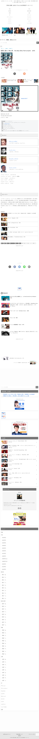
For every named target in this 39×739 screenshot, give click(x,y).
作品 (20, 243)
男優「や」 (4, 648)
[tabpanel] (7, 32)
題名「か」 (4, 577)
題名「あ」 (4, 574)
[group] (9, 81)
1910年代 (4, 537)
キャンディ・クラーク (13, 158)
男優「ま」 (4, 646)
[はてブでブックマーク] (19, 267)
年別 (2, 534)
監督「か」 (4, 606)
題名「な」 (4, 585)
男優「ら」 (4, 651)
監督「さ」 (4, 609)
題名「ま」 (4, 590)
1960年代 (4, 550)
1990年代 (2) (4, 561)
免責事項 (19, 735)
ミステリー (3, 704)
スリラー (3, 699)
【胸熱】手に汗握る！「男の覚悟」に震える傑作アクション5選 (16, 395)
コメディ (3, 693)
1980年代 (4, 556)
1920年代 (4, 540)
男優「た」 (4, 638)
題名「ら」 (4, 595)
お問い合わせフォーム (6, 734)
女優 (2, 656)
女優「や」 (4, 677)
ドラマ (8, 243)
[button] (37, 43)
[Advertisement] (19, 254)
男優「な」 (4, 640)
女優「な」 (4, 669)
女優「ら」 (4, 680)
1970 (2, 243)
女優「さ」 (4, 664)
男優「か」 (4, 632)
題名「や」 (4, 593)
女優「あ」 (4, 659)
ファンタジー (13, 243)
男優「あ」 (4, 630)
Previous (0, 32)
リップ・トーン (12, 150)
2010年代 (4, 566)
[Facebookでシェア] (14, 267)
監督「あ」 (4, 603)
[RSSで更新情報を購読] (24, 73)
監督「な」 (4, 616)
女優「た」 (4, 667)
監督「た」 (4, 611)
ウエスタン (3, 691)
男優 (2, 627)
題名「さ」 (4, 579)
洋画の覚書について (19, 734)
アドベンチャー (4, 688)
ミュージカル (3, 706)
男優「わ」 (4, 654)
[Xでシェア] (10, 267)
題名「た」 (4, 582)
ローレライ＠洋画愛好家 (19, 500)
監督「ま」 (4, 619)
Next (38, 32)
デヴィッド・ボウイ (13, 141)
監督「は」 (4, 614)
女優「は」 (4, 672)
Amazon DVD (24, 98)
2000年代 (4, 564)
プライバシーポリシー (32, 734)
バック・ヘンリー (12, 167)
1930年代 (4, 542)
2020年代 (4, 569)
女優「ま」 (4, 675)
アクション (3, 685)
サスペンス (3, 696)
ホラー (17, 243)
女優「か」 (4, 661)
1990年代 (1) (4, 558)
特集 (2, 532)
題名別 (2, 571)
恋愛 (2, 709)
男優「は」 (4, 643)
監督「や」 (4, 622)
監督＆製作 (3, 601)
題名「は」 (4, 587)
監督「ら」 (4, 624)
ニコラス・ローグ (6, 123)
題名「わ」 (4, 598)
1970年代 (4, 553)
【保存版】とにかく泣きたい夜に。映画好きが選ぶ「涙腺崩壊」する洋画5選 (18, 394)
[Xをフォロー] (14, 73)
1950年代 (4, 548)
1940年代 (4, 545)
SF (5, 243)
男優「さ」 (4, 635)
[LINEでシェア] (24, 267)
